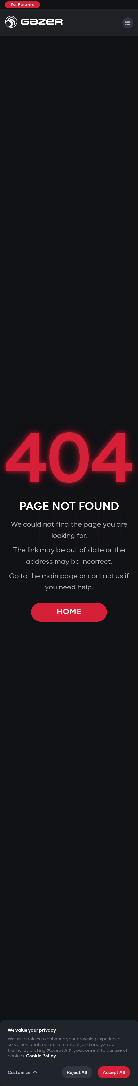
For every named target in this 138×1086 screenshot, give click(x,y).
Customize (19, 1072)
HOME (69, 612)
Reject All (77, 1072)
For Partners (22, 4)
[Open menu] (127, 22)
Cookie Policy (41, 1055)
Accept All (114, 1072)
